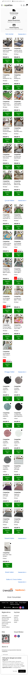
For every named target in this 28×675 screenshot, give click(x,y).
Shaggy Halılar (9, 372)
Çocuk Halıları (9, 200)
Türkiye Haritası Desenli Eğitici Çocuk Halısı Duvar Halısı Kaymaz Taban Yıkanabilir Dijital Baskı (7, 244)
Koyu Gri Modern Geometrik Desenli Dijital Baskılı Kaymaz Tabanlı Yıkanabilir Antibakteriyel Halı (7, 157)
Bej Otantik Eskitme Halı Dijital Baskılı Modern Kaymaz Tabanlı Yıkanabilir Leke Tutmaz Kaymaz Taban (18, 183)
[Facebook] (18, 636)
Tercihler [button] (15, 671)
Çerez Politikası (6, 627)
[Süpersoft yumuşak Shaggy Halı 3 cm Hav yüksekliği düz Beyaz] (18, 459)
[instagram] (20, 607)
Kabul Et (22, 671)
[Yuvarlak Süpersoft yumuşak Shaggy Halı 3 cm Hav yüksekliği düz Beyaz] (18, 433)
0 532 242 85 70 (7, 1)
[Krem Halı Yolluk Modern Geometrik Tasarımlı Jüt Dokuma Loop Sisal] (7, 546)
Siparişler (16, 607)
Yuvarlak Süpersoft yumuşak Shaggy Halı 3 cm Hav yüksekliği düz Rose (6, 442)
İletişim (12, 602)
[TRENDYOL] (8, 590)
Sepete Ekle (7, 61)
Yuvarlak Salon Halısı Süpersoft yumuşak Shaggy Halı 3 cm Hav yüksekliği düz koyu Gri (18, 415)
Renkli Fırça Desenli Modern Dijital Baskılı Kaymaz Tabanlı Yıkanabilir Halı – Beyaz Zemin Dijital (7, 130)
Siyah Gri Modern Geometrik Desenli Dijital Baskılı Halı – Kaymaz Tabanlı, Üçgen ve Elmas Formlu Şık (7, 51)
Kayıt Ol (16, 617)
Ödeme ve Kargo (14, 604)
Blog (16, 602)
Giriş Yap (16, 619)
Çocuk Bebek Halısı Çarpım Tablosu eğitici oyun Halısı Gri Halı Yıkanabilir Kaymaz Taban (7, 354)
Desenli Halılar (9, 538)
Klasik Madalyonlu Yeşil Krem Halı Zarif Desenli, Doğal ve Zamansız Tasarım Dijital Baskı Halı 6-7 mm (7, 77)
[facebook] (23, 607)
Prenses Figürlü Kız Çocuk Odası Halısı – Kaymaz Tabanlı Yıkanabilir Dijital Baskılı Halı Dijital (7, 327)
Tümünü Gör (21, 34)
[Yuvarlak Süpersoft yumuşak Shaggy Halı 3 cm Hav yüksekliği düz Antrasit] (7, 380)
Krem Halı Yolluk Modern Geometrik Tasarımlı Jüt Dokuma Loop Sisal (7, 555)
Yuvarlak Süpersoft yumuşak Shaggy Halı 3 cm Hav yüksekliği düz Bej (18, 389)
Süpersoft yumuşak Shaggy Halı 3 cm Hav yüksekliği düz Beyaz (17, 468)
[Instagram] (15, 636)
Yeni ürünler (9, 34)
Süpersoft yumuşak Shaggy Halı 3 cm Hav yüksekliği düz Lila (6, 495)
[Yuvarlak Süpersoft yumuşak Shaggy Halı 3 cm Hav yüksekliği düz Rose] (7, 433)
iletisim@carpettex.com (19, 1)
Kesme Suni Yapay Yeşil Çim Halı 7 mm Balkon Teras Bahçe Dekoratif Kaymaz (7, 104)
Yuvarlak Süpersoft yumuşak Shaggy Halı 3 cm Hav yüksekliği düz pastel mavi (6, 415)
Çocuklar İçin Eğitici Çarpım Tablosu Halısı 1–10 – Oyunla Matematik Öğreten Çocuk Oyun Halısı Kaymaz (7, 271)
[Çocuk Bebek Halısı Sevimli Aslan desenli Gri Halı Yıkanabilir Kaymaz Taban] (18, 235)
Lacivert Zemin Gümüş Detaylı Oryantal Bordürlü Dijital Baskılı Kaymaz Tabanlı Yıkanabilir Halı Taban (18, 51)
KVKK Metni (4, 615)
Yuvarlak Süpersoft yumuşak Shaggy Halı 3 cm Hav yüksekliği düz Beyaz (17, 442)
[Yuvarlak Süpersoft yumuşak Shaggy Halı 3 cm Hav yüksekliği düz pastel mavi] (7, 406)
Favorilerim (8, 607)
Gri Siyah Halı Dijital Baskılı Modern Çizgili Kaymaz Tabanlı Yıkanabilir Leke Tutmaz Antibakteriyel (18, 157)
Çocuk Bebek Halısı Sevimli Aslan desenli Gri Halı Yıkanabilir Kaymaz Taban (18, 244)
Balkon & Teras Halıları (14, 579)
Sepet (15, 622)
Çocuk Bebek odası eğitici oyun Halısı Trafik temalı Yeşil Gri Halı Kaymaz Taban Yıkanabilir (7, 299)
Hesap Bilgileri (22, 602)
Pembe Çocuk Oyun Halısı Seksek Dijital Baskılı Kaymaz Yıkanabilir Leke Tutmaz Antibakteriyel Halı (18, 327)
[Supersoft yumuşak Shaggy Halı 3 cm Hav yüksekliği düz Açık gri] (7, 512)
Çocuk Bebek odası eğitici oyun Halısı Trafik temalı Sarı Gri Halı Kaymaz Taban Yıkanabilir (18, 271)
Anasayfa (16, 615)
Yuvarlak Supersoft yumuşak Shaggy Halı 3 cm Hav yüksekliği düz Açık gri (6, 468)
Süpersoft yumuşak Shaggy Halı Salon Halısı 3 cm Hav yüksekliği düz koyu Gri (18, 521)
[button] (2, 5)
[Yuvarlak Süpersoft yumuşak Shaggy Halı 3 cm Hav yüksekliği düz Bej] (18, 380)
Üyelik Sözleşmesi (6, 622)
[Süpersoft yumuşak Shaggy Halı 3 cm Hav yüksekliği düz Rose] (18, 486)
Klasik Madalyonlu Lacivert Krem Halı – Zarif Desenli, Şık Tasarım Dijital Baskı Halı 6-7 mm (18, 77)
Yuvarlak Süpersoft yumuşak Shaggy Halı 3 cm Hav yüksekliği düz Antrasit (6, 389)
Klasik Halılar (9, 572)
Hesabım (16, 620)
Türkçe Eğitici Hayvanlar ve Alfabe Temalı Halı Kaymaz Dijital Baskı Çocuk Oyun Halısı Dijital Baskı (18, 104)
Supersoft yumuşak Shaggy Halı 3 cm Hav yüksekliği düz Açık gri (6, 521)
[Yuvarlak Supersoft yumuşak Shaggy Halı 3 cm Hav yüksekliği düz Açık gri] (7, 459)
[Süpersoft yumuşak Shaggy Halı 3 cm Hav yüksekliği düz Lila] (7, 486)
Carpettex (6, 48)
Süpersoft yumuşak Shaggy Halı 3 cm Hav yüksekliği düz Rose (17, 495)
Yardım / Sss (5, 602)
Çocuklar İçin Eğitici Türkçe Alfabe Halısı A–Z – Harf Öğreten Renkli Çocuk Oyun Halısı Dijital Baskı (18, 299)
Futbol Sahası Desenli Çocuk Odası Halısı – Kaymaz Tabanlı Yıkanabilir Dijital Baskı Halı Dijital (7, 183)
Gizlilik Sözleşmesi (6, 617)
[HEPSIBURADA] (20, 590)
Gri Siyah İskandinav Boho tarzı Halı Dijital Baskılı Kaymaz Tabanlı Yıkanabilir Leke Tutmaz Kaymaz (18, 130)
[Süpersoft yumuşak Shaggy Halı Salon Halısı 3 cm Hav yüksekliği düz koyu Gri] (18, 512)
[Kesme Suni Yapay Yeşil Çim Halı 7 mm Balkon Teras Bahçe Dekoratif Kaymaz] (7, 95)
